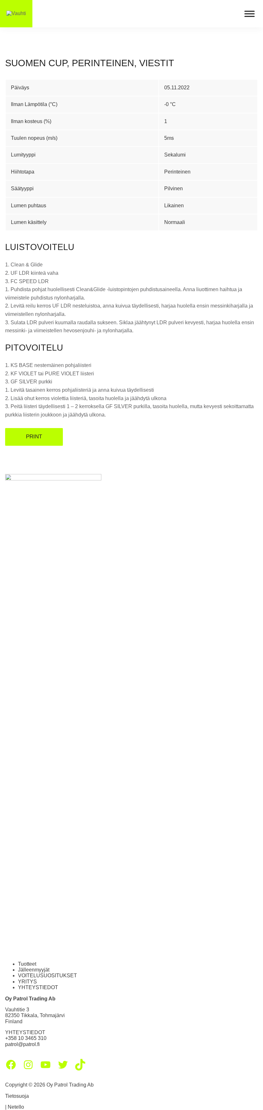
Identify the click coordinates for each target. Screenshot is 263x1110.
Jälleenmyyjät (33, 969)
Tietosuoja (17, 1096)
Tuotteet (27, 964)
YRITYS (27, 981)
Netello (16, 1107)
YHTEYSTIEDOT (38, 987)
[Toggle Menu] (249, 14)
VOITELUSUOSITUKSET (47, 975)
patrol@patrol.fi (22, 1044)
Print (34, 437)
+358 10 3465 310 (26, 1038)
